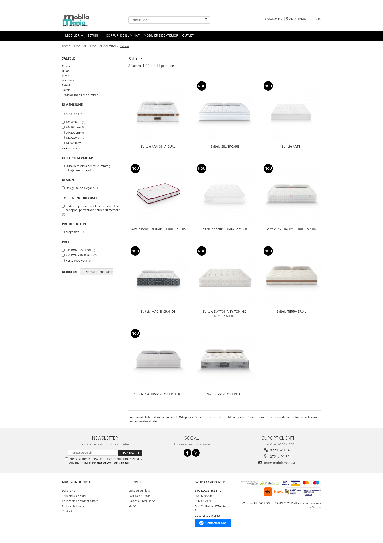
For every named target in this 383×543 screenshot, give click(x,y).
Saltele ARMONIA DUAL (158, 146)
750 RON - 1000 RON (79, 255)
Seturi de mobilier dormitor (80, 95)
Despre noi (69, 491)
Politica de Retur (139, 496)
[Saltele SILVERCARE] (225, 111)
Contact (67, 511)
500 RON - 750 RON (78, 250)
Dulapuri (67, 71)
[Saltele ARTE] (291, 111)
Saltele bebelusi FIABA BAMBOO (224, 229)
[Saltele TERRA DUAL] (291, 276)
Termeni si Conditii (74, 496)
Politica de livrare (73, 506)
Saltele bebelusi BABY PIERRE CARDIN (158, 229)
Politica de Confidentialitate (110, 463)
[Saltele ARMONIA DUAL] (158, 111)
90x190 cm (73, 127)
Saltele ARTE (291, 146)
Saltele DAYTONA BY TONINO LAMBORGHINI (224, 313)
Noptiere (68, 80)
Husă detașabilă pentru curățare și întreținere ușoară (88, 168)
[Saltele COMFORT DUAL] (225, 359)
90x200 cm (73, 132)
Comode (67, 66)
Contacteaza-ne (215, 523)
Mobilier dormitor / (104, 46)
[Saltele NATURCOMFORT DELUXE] (158, 359)
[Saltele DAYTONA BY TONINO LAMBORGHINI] (225, 276)
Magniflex (72, 232)
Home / (67, 46)
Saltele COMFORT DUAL (224, 394)
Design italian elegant (80, 188)
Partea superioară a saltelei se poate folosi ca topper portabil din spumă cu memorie (93, 208)
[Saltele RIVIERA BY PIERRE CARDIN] (291, 194)
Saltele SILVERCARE (225, 146)
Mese (65, 76)
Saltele (66, 90)
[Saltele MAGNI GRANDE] (158, 276)
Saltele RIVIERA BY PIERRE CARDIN (291, 229)
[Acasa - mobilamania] (84, 20)
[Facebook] (187, 453)
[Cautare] (206, 20)
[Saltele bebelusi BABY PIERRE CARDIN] (158, 194)
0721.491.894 (280, 456)
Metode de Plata (139, 491)
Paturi (66, 85)
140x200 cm (73, 143)
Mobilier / (81, 46)
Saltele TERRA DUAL (291, 311)
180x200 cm (73, 122)
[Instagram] (196, 453)
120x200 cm (73, 138)
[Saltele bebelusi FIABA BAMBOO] (225, 194)
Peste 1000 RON (76, 260)
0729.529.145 (280, 450)
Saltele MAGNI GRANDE (158, 311)
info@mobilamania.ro (280, 462)
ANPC (132, 506)
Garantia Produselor (141, 501)
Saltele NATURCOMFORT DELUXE (158, 394)
